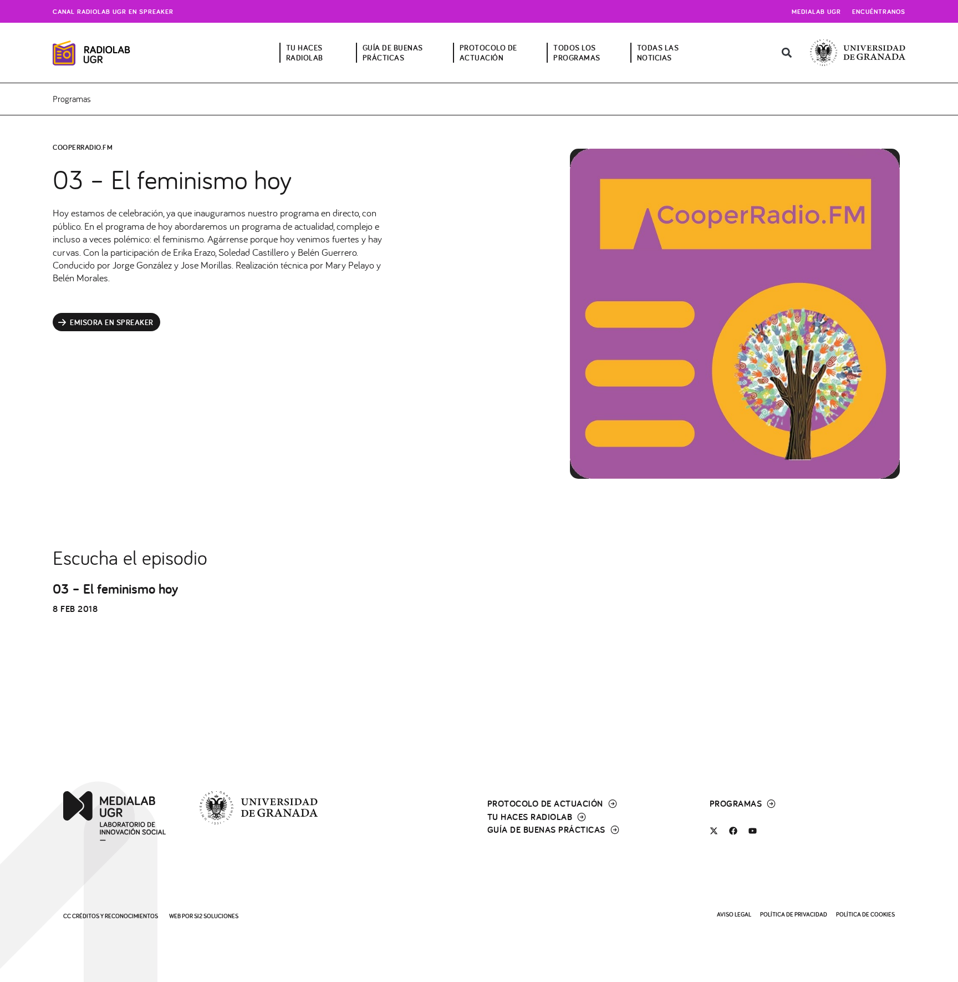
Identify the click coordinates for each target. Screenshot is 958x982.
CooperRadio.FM (83, 147)
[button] (786, 53)
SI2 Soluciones (216, 916)
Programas (72, 98)
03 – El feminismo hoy (115, 589)
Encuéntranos (878, 11)
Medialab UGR (816, 11)
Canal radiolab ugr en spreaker (113, 11)
